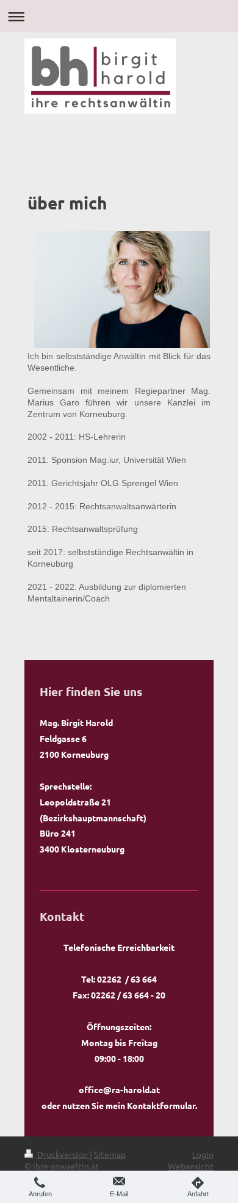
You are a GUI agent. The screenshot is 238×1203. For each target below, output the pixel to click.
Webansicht (191, 1165)
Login (203, 1154)
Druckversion (62, 1154)
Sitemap (110, 1154)
